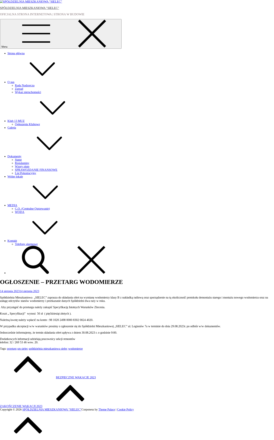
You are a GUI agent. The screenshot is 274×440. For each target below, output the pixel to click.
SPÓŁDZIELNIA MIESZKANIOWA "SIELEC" (29, 8)
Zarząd (19, 88)
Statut (18, 159)
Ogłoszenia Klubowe (27, 124)
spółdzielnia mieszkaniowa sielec (48, 348)
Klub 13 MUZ (16, 120)
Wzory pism (22, 166)
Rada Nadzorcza (24, 85)
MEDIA (12, 205)
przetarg (12, 348)
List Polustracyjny (25, 173)
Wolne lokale (15, 176)
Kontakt (12, 240)
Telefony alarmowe (26, 244)
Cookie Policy (125, 409)
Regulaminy (22, 163)
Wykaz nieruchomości (28, 92)
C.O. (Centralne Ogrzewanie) (32, 208)
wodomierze (75, 348)
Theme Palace (106, 409)
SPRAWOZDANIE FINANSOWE (36, 169)
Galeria (11, 127)
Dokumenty (14, 156)
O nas (10, 82)
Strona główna (16, 53)
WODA (19, 212)
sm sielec (22, 348)
